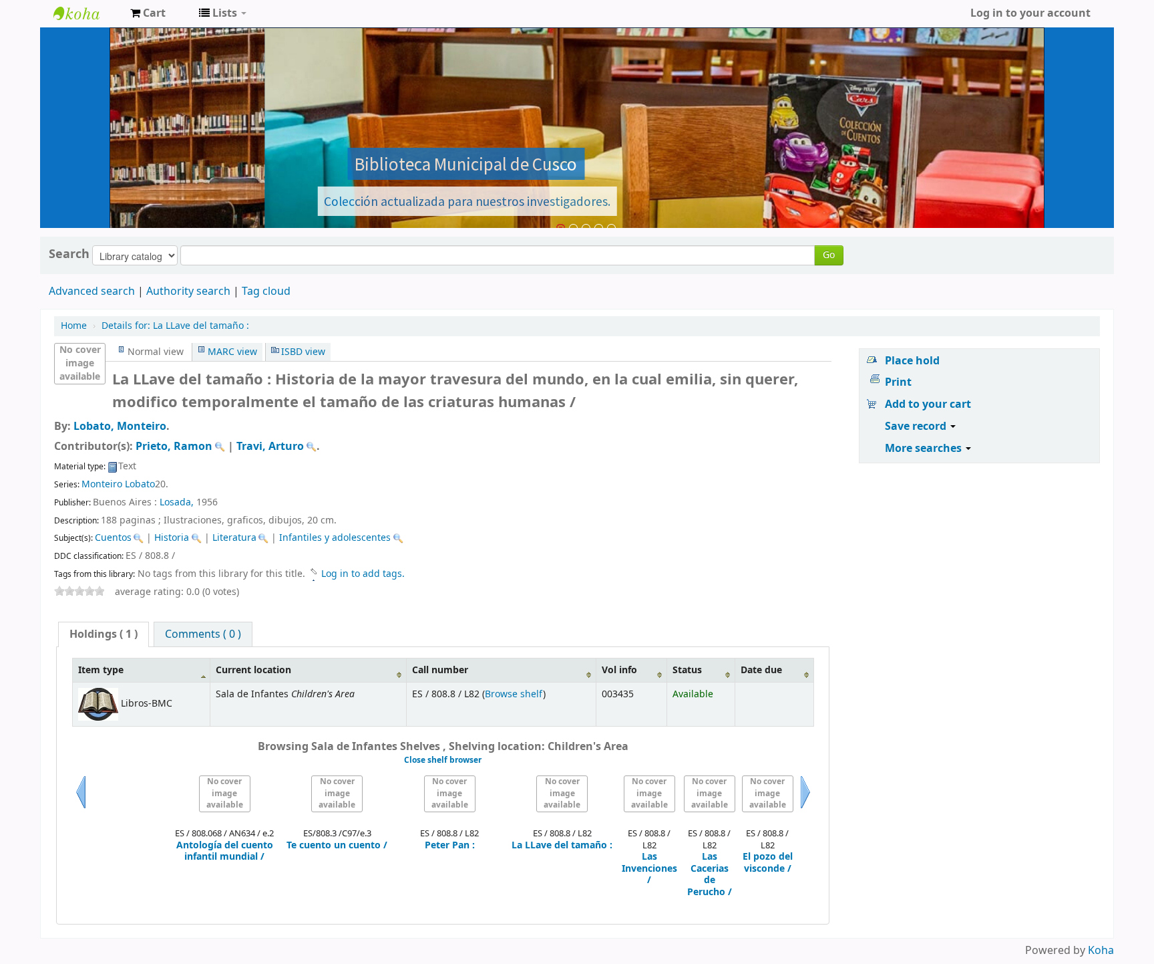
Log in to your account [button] (1030, 13)
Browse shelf (514, 694)
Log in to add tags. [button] (363, 574)
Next (805, 808)
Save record (917, 426)
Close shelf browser (443, 760)
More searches (924, 449)
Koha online (86, 13)
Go (829, 255)
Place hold (912, 361)
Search (69, 254)
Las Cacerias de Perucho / (709, 874)
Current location (253, 670)
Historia (171, 538)
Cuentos (113, 538)
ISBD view (303, 352)
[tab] (103, 634)
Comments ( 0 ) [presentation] (203, 634)
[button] (148, 13)
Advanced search (92, 291)
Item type (101, 670)
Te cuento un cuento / (336, 846)
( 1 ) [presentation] (103, 634)
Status (687, 670)
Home (74, 326)
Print (898, 382)
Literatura (234, 538)
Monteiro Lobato (118, 484)
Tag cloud (266, 291)
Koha (1101, 951)
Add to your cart (928, 404)
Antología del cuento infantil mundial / (224, 851)
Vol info (619, 670)
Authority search (188, 291)
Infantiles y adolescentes (335, 538)
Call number (440, 670)
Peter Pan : (450, 846)
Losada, (177, 502)
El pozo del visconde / (768, 862)
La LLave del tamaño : (175, 326)
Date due (761, 670)
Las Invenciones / (649, 868)
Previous (80, 808)
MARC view (232, 352)
